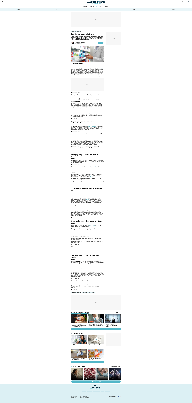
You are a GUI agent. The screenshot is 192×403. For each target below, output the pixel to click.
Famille (134, 9)
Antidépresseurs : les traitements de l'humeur (101, 377)
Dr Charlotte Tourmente (80, 42)
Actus (92, 6)
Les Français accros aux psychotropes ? (89, 377)
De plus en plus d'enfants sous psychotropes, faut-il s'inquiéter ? (96, 325)
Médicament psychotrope (86, 29)
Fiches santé (100, 6)
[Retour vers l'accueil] (96, 2)
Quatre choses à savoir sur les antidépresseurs (78, 359)
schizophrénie (92, 225)
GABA (100, 134)
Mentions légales (73, 397)
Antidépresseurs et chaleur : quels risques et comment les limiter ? (78, 346)
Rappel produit (89, 391)
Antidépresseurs (91, 292)
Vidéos (85, 6)
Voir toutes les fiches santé (96, 381)
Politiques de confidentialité (84, 397)
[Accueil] (96, 387)
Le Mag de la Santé (96, 391)
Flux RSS (72, 400)
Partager (101, 42)
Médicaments (79, 29)
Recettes (84, 391)
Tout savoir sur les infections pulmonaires (114, 377)
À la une (20, 9)
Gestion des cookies (83, 396)
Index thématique (83, 398)
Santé (57, 9)
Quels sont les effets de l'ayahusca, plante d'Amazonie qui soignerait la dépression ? (79, 325)
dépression (101, 68)
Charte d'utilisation (74, 398)
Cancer (102, 391)
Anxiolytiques (84, 292)
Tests (108, 6)
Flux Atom (81, 400)
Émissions (173, 9)
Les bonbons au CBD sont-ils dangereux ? (95, 359)
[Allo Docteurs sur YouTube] (4, 1)
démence (91, 176)
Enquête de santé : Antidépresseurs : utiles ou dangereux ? (111, 325)
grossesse (91, 113)
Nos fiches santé (79, 366)
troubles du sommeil (92, 126)
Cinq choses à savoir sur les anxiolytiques (95, 345)
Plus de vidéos (78, 333)
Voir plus (96, 328)
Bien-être (95, 9)
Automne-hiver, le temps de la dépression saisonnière (76, 376)
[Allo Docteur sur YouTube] (120, 396)
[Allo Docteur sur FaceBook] (2, 1)
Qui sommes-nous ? (74, 396)
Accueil (72, 29)
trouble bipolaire (81, 267)
